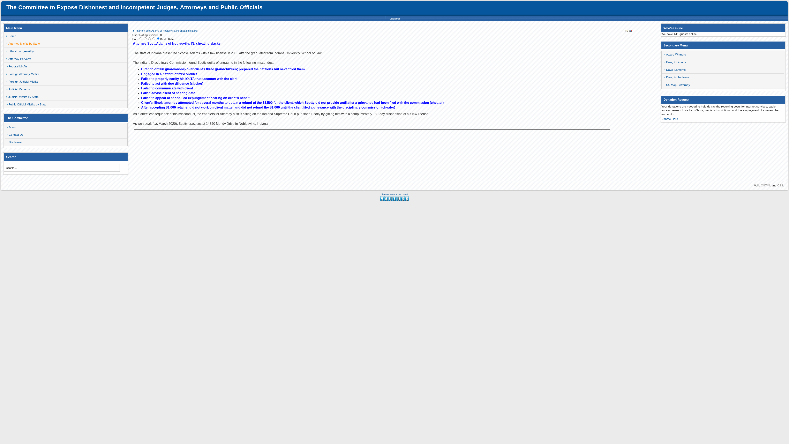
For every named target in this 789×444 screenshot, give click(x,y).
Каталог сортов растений (395, 194)
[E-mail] (630, 31)
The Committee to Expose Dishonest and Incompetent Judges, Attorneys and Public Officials (134, 7)
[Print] (626, 31)
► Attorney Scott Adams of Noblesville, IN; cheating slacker (165, 30)
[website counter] (394, 200)
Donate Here (669, 118)
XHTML (766, 185)
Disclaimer (395, 18)
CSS (780, 185)
